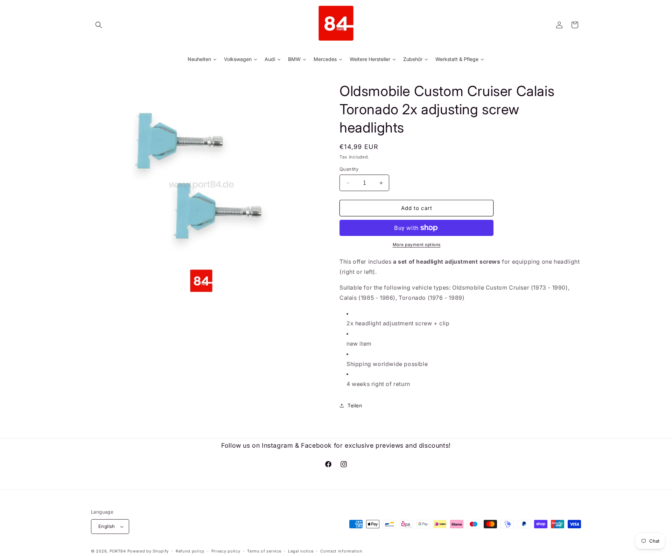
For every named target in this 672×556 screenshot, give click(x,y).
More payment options (417, 244)
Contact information (341, 551)
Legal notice (300, 551)
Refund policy (190, 551)
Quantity (349, 169)
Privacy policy (225, 551)
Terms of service (264, 551)
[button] (98, 25)
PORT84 (118, 551)
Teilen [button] (355, 405)
